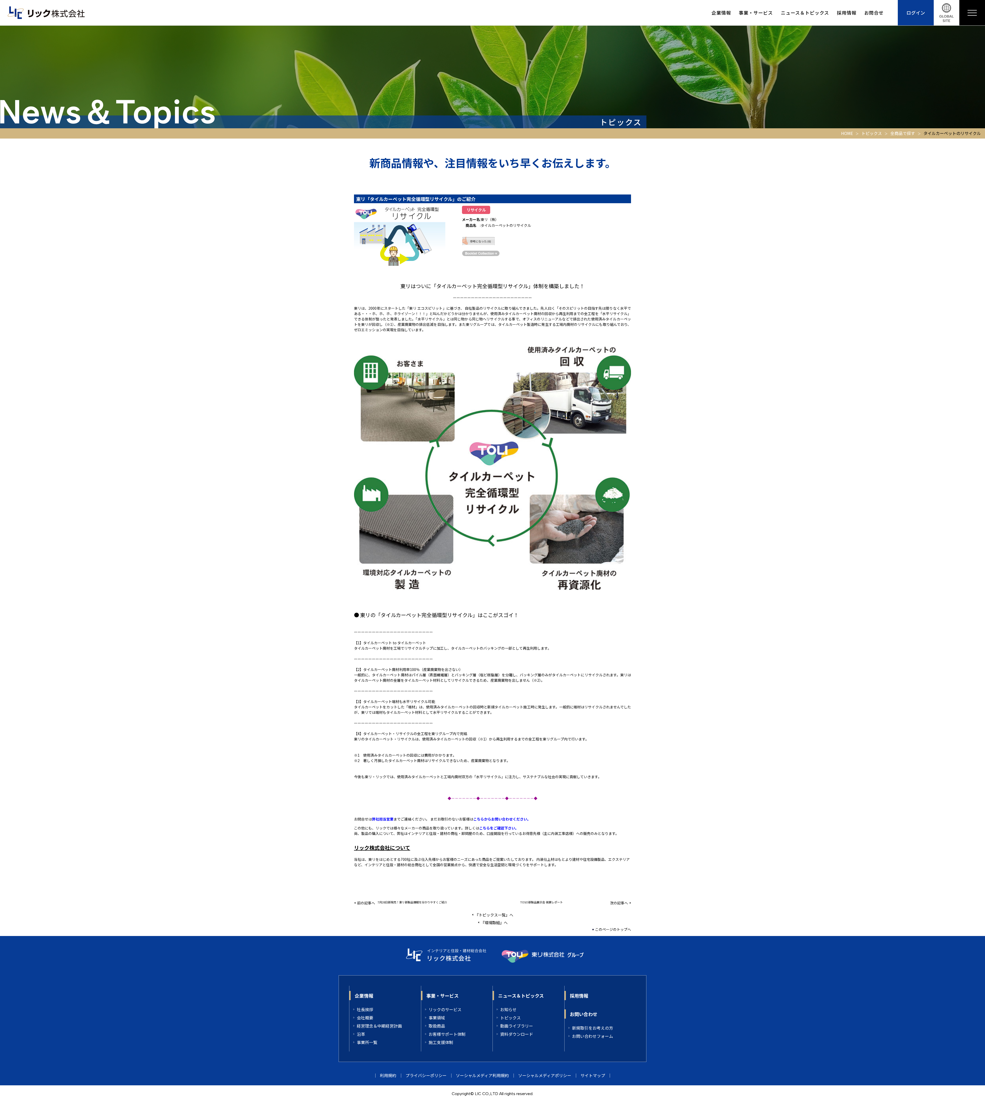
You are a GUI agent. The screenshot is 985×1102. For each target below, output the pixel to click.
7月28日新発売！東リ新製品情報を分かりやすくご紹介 (412, 902)
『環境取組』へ (494, 922)
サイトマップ (592, 1075)
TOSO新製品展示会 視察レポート (541, 902)
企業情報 (721, 12)
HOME (847, 133)
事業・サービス (756, 12)
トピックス (871, 133)
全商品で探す (902, 133)
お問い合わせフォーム (592, 1036)
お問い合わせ (583, 1014)
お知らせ (508, 1009)
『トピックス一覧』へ (494, 915)
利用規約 (388, 1075)
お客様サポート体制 (447, 1034)
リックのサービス (445, 1009)
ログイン (916, 12)
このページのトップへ (613, 929)
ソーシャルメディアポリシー (544, 1075)
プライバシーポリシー (426, 1075)
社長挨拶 (365, 1009)
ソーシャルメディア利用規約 (482, 1075)
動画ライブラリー (516, 1026)
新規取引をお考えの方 (592, 1028)
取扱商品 (437, 1026)
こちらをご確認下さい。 (499, 828)
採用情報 (846, 12)
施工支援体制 (441, 1042)
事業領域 (437, 1018)
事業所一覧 (367, 1042)
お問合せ (874, 12)
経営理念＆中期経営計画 (379, 1026)
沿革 (361, 1034)
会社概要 (365, 1018)
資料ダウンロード (516, 1034)
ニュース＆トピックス (805, 12)
